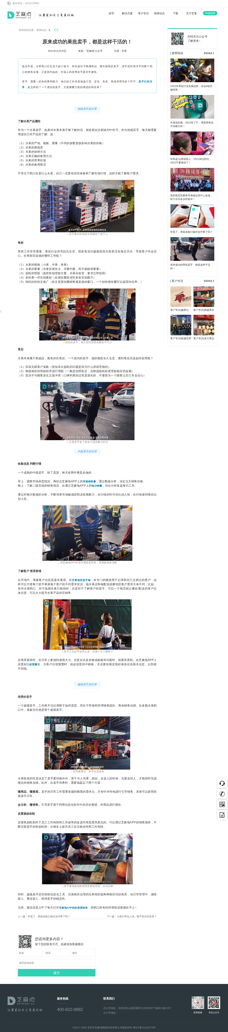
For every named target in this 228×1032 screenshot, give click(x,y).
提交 (56, 973)
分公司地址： (110, 1012)
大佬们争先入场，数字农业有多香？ (137, 916)
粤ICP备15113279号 (144, 1027)
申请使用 (210, 13)
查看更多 (208, 53)
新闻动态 (42, 30)
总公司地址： (110, 1008)
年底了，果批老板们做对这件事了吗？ (49, 916)
